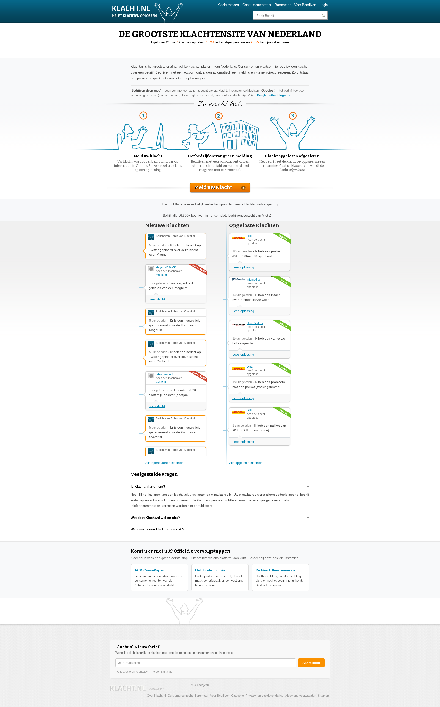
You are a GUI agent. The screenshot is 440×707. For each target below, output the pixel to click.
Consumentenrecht (256, 5)
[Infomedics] (238, 279)
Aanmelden (311, 663)
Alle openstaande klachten (164, 463)
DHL (250, 236)
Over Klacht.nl (156, 695)
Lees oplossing (243, 267)
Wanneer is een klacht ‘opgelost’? (157, 529)
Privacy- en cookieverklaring (264, 695)
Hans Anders (255, 323)
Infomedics (253, 279)
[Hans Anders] (238, 324)
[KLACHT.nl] (147, 13)
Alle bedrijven (200, 685)
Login (324, 5)
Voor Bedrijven (305, 5)
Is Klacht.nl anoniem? (148, 486)
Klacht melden (228, 5)
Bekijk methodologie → (273, 95)
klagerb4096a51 (166, 267)
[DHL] (238, 237)
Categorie (237, 695)
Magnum (161, 274)
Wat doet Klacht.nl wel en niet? (155, 518)
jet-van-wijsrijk (165, 374)
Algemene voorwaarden (300, 695)
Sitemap (323, 695)
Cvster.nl (161, 381)
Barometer (283, 5)
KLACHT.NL (128, 688)
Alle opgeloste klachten (246, 463)
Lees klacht (156, 299)
